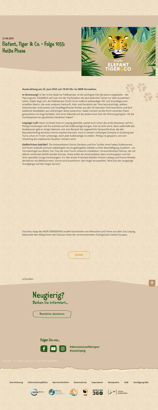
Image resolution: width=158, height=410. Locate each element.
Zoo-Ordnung (16, 382)
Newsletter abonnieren (52, 314)
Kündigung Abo (141, 382)
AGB (126, 382)
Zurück (79, 255)
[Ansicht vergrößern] (79, 197)
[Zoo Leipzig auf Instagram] (62, 348)
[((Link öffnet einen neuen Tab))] (37, 392)
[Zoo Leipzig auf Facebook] (43, 348)
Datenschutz (80, 382)
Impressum (97, 382)
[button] (152, 396)
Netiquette (113, 382)
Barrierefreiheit (61, 382)
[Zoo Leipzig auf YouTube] (53, 348)
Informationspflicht (38, 382)
